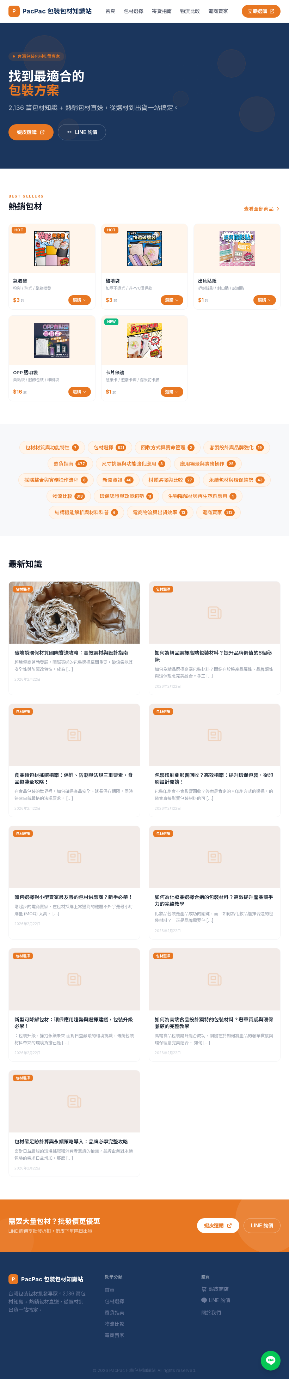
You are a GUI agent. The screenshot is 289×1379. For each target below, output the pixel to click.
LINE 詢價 (86, 132)
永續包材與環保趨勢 (236, 480)
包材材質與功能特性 (51, 447)
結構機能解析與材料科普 (85, 512)
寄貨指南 (162, 11)
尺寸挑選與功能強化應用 (132, 464)
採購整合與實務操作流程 (55, 480)
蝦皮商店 (219, 1289)
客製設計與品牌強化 (235, 447)
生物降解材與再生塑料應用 (201, 496)
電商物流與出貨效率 (159, 512)
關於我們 (211, 1313)
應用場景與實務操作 (207, 464)
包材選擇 (133, 11)
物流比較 (190, 11)
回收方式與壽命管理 (166, 447)
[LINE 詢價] (271, 1361)
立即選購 (257, 11)
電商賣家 (218, 11)
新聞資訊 (117, 480)
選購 (77, 300)
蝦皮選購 (27, 132)
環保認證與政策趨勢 (125, 496)
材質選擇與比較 (170, 480)
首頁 (110, 11)
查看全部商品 (258, 209)
